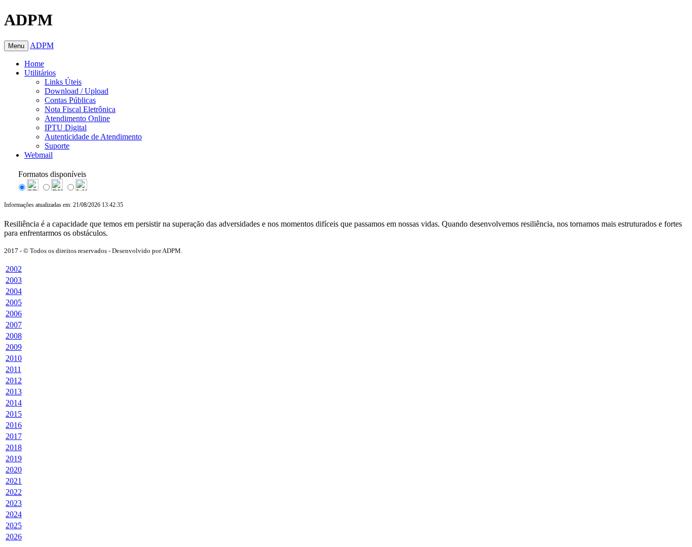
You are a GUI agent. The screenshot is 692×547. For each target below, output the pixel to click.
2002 (14, 269)
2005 (14, 302)
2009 (14, 347)
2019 (14, 458)
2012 (14, 380)
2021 (14, 481)
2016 (14, 425)
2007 (14, 324)
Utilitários (40, 72)
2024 (14, 514)
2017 (14, 436)
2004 (14, 291)
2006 (14, 313)
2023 (14, 503)
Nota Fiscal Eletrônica (80, 109)
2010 (14, 358)
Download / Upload (76, 91)
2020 (14, 469)
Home (34, 63)
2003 (14, 280)
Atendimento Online (77, 118)
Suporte (57, 145)
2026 (14, 536)
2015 (14, 414)
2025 (14, 525)
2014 (14, 402)
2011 (13, 369)
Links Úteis (63, 82)
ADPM (42, 45)
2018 (14, 447)
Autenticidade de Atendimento (93, 136)
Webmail (38, 155)
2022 (14, 492)
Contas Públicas (70, 100)
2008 (14, 336)
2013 (14, 391)
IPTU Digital (66, 127)
